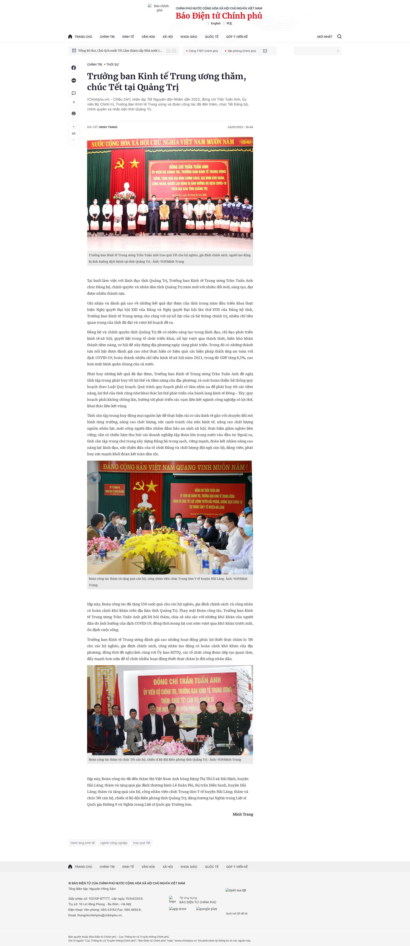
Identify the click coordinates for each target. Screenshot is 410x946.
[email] (265, 51)
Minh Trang (108, 127)
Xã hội (168, 36)
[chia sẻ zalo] (73, 80)
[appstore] (181, 910)
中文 (229, 23)
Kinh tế (128, 36)
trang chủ (83, 36)
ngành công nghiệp (113, 843)
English (216, 23)
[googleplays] (208, 910)
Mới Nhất (324, 36)
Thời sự (112, 64)
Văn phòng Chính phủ (242, 51)
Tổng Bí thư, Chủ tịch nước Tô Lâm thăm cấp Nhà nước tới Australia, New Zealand (120, 51)
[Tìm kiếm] (339, 37)
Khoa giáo (189, 36)
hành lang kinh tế (83, 843)
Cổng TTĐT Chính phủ (203, 51)
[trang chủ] (173, 900)
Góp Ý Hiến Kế (237, 36)
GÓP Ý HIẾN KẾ (237, 866)
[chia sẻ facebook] (73, 67)
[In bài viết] (73, 113)
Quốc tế (211, 36)
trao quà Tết (141, 843)
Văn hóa (148, 36)
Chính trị (107, 36)
